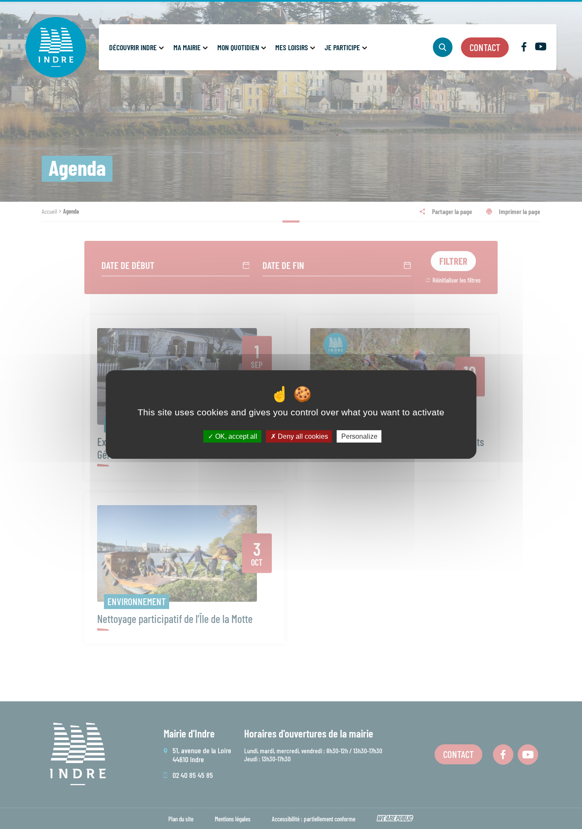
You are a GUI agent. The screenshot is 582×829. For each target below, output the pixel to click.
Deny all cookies (302, 436)
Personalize (359, 436)
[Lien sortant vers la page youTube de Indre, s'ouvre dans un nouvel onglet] (540, 48)
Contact (485, 47)
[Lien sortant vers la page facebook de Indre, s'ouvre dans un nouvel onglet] (523, 49)
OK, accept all (235, 436)
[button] (136, 47)
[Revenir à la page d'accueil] (56, 47)
